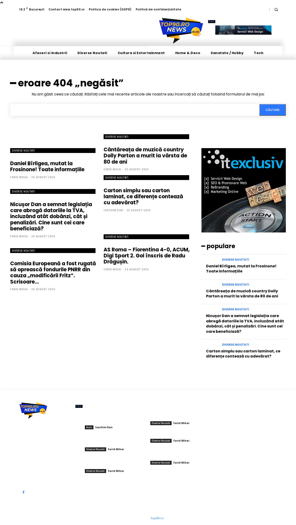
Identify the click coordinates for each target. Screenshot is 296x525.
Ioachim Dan (113, 210)
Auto (89, 427)
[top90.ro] (181, 31)
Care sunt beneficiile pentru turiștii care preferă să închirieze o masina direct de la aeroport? (112, 418)
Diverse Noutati (23, 150)
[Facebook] (23, 492)
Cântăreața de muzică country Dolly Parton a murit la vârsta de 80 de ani (145, 155)
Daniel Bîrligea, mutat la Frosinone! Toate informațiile (47, 166)
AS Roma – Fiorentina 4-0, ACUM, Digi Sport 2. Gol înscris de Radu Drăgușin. (147, 256)
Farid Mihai (19, 177)
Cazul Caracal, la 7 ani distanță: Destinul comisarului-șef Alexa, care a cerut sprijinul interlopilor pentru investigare (113, 461)
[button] (276, 9)
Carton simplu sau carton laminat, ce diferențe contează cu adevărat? (143, 196)
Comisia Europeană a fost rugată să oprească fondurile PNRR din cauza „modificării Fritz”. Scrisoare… (53, 272)
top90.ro (157, 518)
